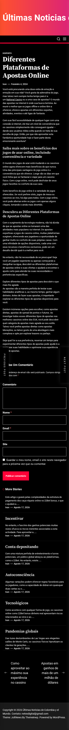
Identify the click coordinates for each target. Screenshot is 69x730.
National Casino (14, 99)
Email (7, 428)
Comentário (9, 384)
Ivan (5, 84)
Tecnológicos (16, 603)
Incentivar (14, 518)
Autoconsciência (19, 574)
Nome (7, 412)
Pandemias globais (21, 631)
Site (5, 444)
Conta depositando (21, 546)
